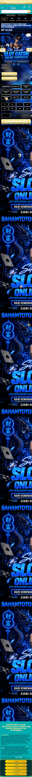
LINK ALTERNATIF (16, 770)
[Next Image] (29, 50)
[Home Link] (10, 7)
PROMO (16, 761)
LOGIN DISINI (9, 78)
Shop (2, 7)
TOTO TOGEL (18, 757)
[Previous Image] (3, 50)
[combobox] (14, 11)
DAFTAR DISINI (9, 74)
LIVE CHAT (16, 773)
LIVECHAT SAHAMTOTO (16, 121)
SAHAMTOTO (5, 735)
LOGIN (16, 764)
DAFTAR (16, 767)
